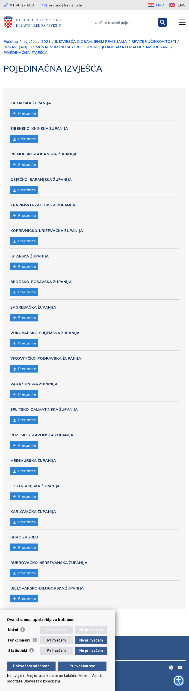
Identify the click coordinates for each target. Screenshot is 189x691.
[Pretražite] (162, 22)
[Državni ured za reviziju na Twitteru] (171, 668)
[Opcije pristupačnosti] (178, 680)
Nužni (13, 630)
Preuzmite (27, 113)
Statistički (17, 650)
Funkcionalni (19, 640)
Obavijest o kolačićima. (42, 681)
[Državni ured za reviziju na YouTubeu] (180, 668)
